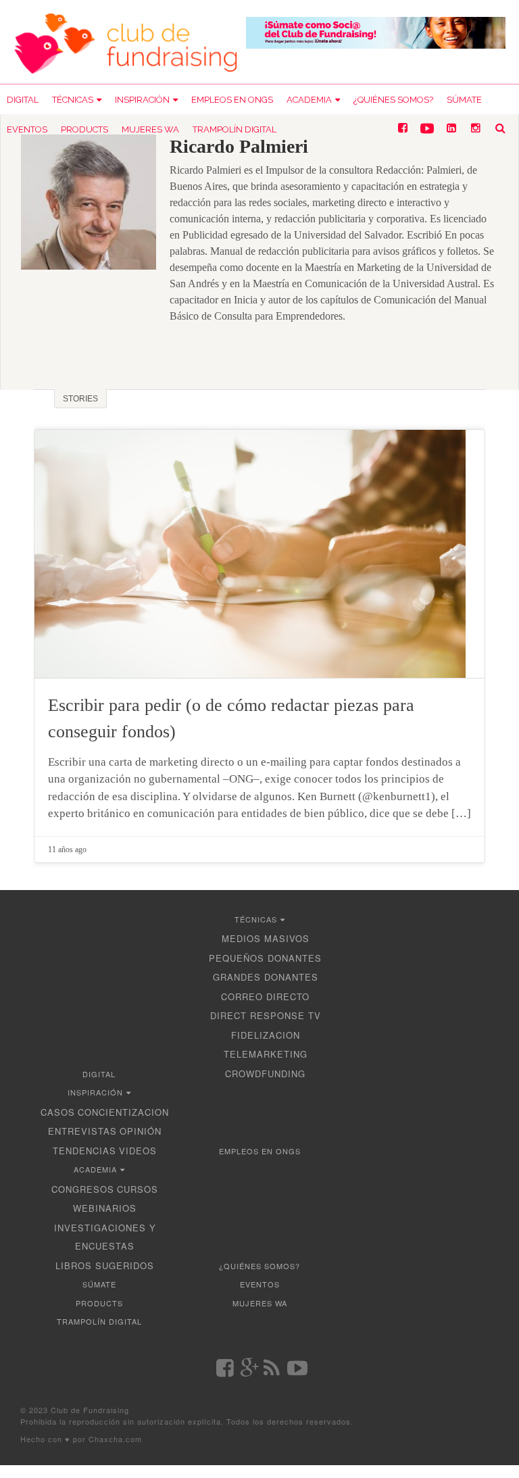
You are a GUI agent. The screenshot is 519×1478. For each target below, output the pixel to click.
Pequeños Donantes (265, 958)
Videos (138, 1150)
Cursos (137, 1189)
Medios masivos (266, 938)
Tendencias (84, 1150)
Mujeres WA (150, 129)
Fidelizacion (265, 1035)
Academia (309, 100)
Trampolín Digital (234, 129)
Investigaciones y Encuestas (105, 1237)
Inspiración (142, 100)
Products (84, 129)
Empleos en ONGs (232, 100)
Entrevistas (82, 1131)
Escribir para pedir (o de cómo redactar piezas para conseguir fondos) (231, 718)
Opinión (141, 1131)
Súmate (464, 100)
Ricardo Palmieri (239, 146)
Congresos (82, 1189)
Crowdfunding (265, 1073)
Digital (23, 100)
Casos (58, 1112)
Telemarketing (265, 1054)
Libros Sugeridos (104, 1265)
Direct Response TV (265, 1015)
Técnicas (72, 100)
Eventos (27, 129)
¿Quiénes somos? (393, 100)
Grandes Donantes (265, 976)
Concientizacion (123, 1112)
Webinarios (105, 1208)
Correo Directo (265, 996)
